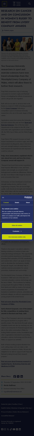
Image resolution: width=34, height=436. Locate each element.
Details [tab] (17, 202)
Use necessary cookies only (17, 237)
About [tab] (28, 202)
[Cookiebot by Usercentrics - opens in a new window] (24, 197)
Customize (16, 231)
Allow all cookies (17, 225)
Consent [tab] (6, 202)
